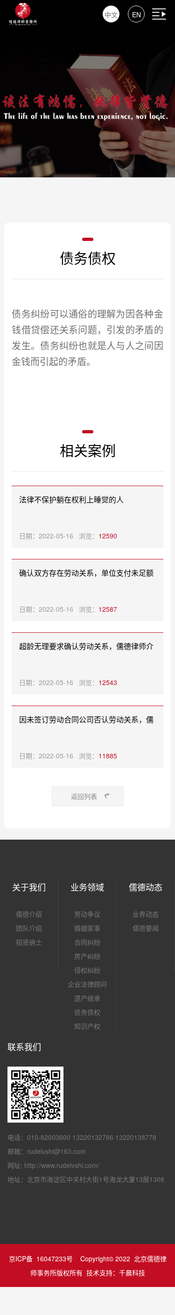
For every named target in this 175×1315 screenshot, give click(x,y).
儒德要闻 (146, 928)
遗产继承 (87, 998)
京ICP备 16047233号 (41, 1258)
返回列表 (84, 796)
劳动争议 (87, 914)
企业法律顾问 (87, 984)
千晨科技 (132, 1272)
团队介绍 (29, 928)
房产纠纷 (87, 956)
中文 (111, 14)
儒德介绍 (29, 914)
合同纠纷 (87, 942)
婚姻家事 (87, 928)
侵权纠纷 (87, 970)
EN (136, 14)
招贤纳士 (29, 942)
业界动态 (146, 914)
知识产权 (87, 1026)
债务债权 (87, 1012)
